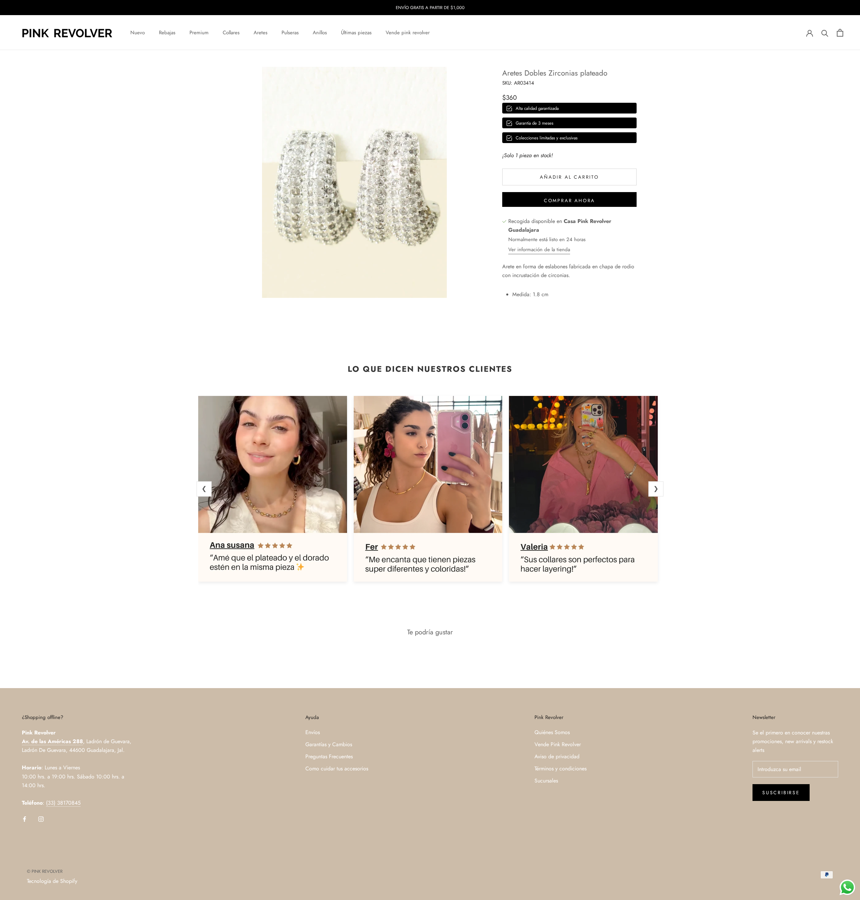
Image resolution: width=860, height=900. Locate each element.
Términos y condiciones (560, 768)
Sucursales (546, 780)
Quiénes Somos (552, 732)
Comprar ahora (569, 200)
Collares (231, 32)
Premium (199, 32)
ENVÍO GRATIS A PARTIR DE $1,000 (430, 7)
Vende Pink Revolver (557, 744)
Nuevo (137, 32)
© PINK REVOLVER (44, 871)
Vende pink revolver (408, 32)
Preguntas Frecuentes (329, 756)
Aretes (260, 32)
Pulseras (290, 32)
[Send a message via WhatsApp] (847, 887)
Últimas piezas (356, 32)
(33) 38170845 (63, 803)
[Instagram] (41, 818)
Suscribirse (781, 792)
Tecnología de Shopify (52, 881)
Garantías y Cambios (328, 744)
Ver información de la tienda (539, 250)
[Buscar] (824, 32)
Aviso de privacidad (556, 756)
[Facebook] (24, 818)
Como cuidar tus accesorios (336, 768)
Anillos (320, 32)
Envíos (312, 732)
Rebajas (167, 32)
